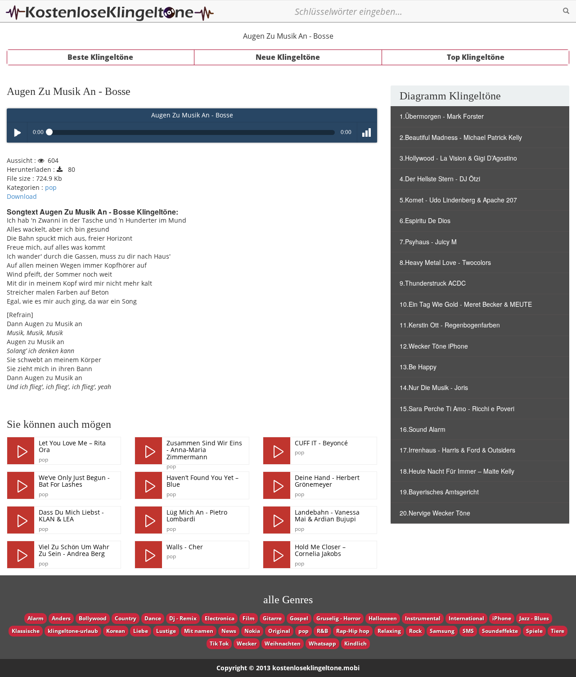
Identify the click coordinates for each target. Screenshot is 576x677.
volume (367, 132)
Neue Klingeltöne (288, 57)
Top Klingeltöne (475, 57)
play (20, 450)
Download (22, 196)
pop (51, 187)
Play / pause (17, 132)
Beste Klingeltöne (100, 57)
